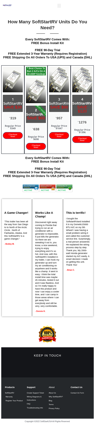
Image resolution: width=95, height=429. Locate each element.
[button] (59, 6)
